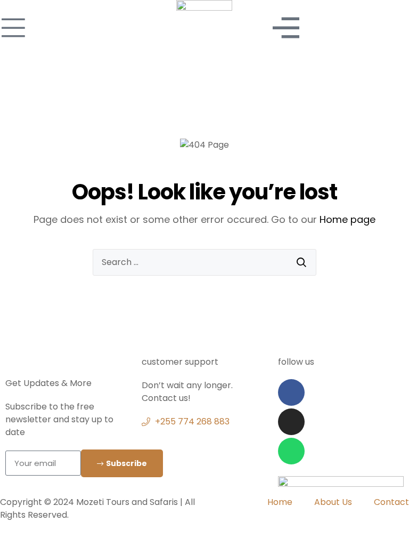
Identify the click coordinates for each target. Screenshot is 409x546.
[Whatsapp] (291, 451)
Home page (347, 219)
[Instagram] (291, 421)
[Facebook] (291, 392)
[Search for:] (204, 262)
